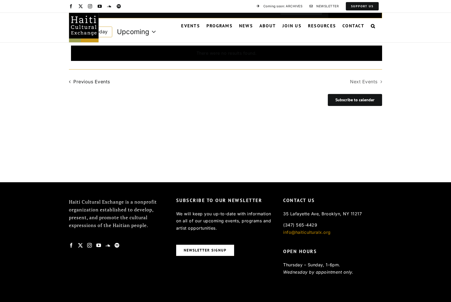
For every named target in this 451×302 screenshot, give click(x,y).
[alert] (226, 53)
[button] (373, 26)
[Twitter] (80, 245)
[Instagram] (89, 245)
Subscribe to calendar (355, 99)
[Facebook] (71, 245)
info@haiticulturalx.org (307, 232)
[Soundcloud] (107, 245)
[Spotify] (117, 245)
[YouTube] (98, 245)
